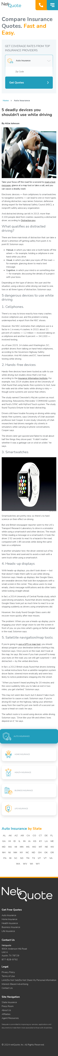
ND (33, 852)
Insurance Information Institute (33, 378)
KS (34, 841)
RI (10, 858)
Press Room (8, 1006)
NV (52, 846)
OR (52, 852)
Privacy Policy (8, 972)
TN (27, 858)
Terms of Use (8, 976)
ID (15, 841)
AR (22, 835)
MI (16, 846)
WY (38, 863)
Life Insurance (8, 931)
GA (4, 841)
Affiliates (6, 1014)
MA (10, 846)
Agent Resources (10, 1018)
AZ (16, 835)
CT (40, 835)
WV (25, 863)
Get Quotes (16, 82)
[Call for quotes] (41, 5)
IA (29, 841)
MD (3, 846)
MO (34, 846)
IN (24, 841)
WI (31, 863)
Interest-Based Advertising (15, 984)
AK (10, 835)
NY (21, 852)
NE (46, 846)
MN (21, 846)
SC (15, 858)
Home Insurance (9, 919)
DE (46, 835)
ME (52, 841)
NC (27, 852)
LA (46, 841)
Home (6, 100)
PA (4, 858)
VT (45, 858)
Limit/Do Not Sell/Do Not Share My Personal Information (29, 980)
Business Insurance (11, 927)
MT (40, 846)
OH (40, 852)
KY (40, 841)
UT (39, 858)
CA (28, 835)
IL (19, 841)
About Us (6, 1010)
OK (46, 852)
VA (51, 858)
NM (15, 852)
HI (9, 841)
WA (18, 863)
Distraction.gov (28, 220)
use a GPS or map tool (29, 644)
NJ (9, 852)
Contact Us (7, 988)
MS (28, 846)
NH (3, 852)
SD (21, 858)
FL (51, 835)
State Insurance (9, 1002)
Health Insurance (10, 923)
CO (34, 835)
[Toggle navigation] (52, 5)
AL (4, 835)
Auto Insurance (9, 915)
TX (33, 858)
